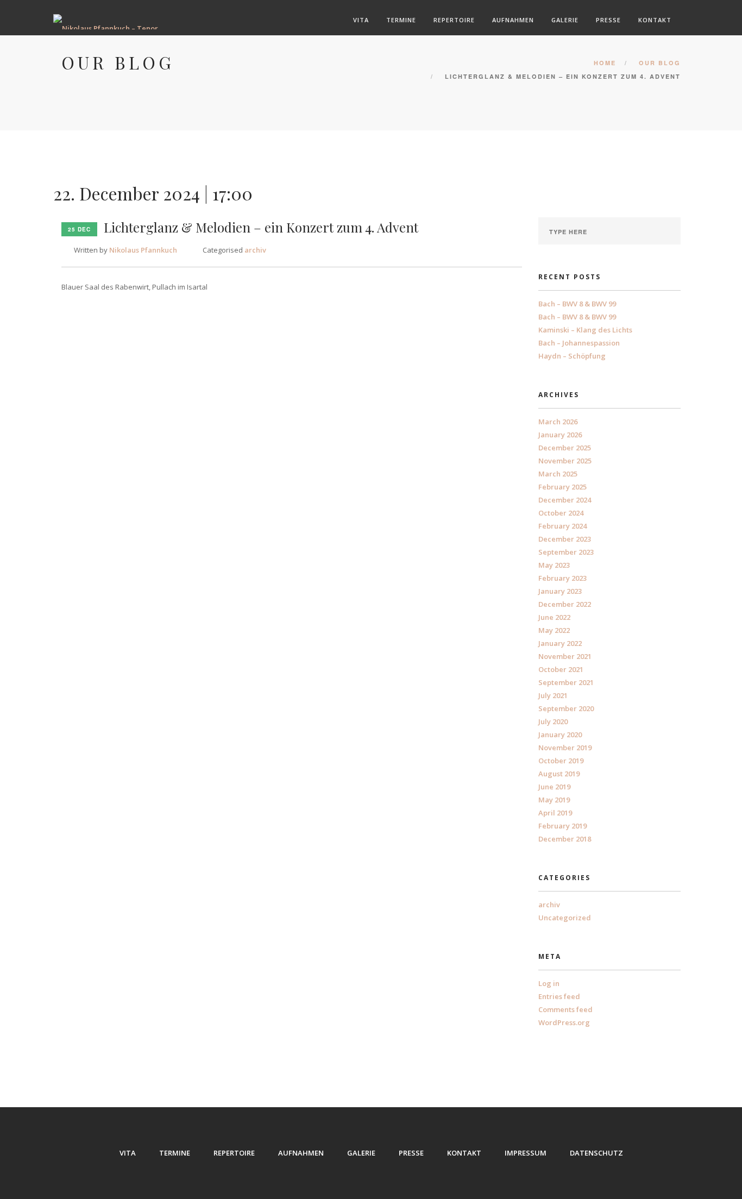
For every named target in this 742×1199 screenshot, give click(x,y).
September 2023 (566, 552)
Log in (548, 983)
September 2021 (566, 682)
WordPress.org (564, 1022)
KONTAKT (464, 1153)
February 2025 (562, 487)
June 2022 (554, 617)
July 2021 (553, 695)
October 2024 (560, 513)
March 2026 (557, 421)
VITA (128, 1153)
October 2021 (560, 669)
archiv (255, 250)
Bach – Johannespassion (579, 343)
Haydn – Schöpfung (572, 356)
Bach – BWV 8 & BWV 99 (577, 304)
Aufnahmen (513, 20)
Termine (401, 20)
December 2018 (564, 839)
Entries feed (559, 996)
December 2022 (564, 604)
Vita (361, 20)
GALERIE (361, 1153)
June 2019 (554, 787)
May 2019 (554, 800)
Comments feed (565, 1009)
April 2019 (555, 813)
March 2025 (557, 474)
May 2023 (554, 565)
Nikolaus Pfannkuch (143, 250)
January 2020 (560, 734)
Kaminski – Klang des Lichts (585, 330)
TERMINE (174, 1153)
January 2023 (560, 591)
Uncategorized (564, 917)
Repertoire (454, 20)
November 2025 (565, 461)
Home (605, 63)
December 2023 (564, 539)
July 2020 (553, 721)
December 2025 (564, 448)
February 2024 (562, 526)
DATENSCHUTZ (596, 1153)
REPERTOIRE (234, 1153)
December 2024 (564, 500)
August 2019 (559, 774)
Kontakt (654, 20)
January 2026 (560, 435)
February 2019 (562, 826)
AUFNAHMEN (301, 1153)
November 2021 (565, 656)
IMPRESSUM (525, 1153)
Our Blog (660, 63)
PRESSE (411, 1153)
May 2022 (554, 630)
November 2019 (565, 747)
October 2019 (560, 760)
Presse (608, 20)
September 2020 (566, 708)
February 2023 (562, 578)
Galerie (564, 20)
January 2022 (560, 643)
